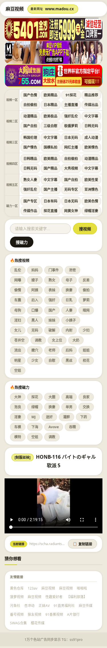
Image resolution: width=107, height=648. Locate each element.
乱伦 (17, 270)
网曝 (17, 280)
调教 (38, 340)
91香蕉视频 (54, 614)
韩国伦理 (30, 137)
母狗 (17, 310)
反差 (86, 280)
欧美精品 (50, 95)
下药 (83, 417)
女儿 (17, 330)
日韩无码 (91, 125)
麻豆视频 (48, 588)
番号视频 (17, 614)
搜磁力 (22, 242)
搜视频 (85, 229)
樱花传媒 (38, 623)
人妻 (69, 310)
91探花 (71, 95)
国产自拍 (30, 125)
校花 (86, 360)
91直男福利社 (64, 605)
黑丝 (69, 360)
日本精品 (50, 104)
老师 (52, 350)
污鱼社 (15, 605)
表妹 (52, 290)
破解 (52, 330)
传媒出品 (91, 104)
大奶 (75, 340)
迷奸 (49, 417)
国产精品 (50, 168)
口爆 (34, 310)
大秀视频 (71, 168)
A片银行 (73, 614)
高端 (69, 397)
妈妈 (34, 270)
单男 (69, 407)
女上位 (57, 340)
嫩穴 (34, 350)
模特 (17, 436)
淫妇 (17, 320)
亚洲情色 (91, 189)
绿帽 (34, 407)
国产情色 (30, 147)
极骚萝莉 (71, 125)
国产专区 (30, 201)
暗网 (86, 310)
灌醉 (66, 417)
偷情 (17, 290)
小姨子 (71, 320)
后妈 (69, 350)
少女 (34, 360)
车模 (17, 426)
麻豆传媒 (85, 605)
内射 (69, 330)
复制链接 (82, 544)
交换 (86, 407)
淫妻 (17, 417)
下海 (34, 426)
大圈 (52, 397)
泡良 (17, 407)
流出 (17, 350)
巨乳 (69, 300)
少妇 (86, 330)
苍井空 (19, 340)
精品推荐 (91, 95)
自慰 (52, 360)
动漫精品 (30, 116)
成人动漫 (91, 137)
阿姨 (34, 290)
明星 (17, 360)
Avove (54, 426)
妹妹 (52, 320)
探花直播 (50, 210)
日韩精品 (30, 158)
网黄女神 (71, 210)
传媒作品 (30, 210)
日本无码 (71, 137)
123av (32, 588)
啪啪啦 (82, 588)
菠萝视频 (17, 596)
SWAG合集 (18, 623)
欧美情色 (91, 147)
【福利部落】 (76, 596)
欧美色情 (91, 201)
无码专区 (71, 189)
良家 (86, 397)
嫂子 (34, 280)
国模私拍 (50, 147)
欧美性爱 (91, 179)
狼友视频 (34, 614)
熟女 (52, 280)
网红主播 (71, 147)
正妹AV (44, 605)
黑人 (34, 320)
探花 (34, 397)
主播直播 (71, 104)
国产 (52, 310)
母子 (69, 280)
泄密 (72, 270)
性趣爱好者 (53, 596)
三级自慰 (50, 125)
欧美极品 (50, 116)
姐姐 (86, 350)
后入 (34, 300)
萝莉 (86, 300)
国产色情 (30, 95)
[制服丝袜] (23, 457)
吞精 (72, 426)
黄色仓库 (17, 588)
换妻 (69, 290)
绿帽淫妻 (91, 210)
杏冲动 (29, 605)
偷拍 (86, 290)
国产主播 (50, 189)
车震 (17, 300)
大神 (17, 397)
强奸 (52, 300)
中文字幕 (91, 116)
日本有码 (50, 201)
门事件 (54, 270)
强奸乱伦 (71, 116)
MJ (33, 417)
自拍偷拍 (30, 104)
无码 (34, 330)
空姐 (17, 370)
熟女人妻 (30, 179)
